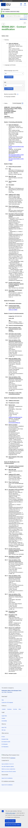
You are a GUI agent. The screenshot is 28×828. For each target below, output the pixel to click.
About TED (4, 727)
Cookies (3, 718)
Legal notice (4, 715)
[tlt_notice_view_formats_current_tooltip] (22, 103)
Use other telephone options (8, 766)
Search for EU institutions (7, 778)
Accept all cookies (10, 820)
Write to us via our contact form (8, 769)
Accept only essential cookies (13, 824)
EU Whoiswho (5, 744)
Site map (3, 730)
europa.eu (12, 757)
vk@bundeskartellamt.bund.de (15, 417)
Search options (23, 19)
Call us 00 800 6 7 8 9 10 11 (8, 764)
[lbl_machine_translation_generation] (17, 94)
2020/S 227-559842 (13, 309)
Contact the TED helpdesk (7, 702)
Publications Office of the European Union (11, 690)
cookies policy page (10, 813)
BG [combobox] (6, 85)
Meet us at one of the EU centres (9, 771)
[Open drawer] (3, 24)
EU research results (6, 741)
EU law (3, 736)
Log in (21, 5)
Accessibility (4, 720)
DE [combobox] (5, 73)
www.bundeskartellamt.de (14, 422)
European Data (5, 739)
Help (3, 700)
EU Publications (5, 746)
